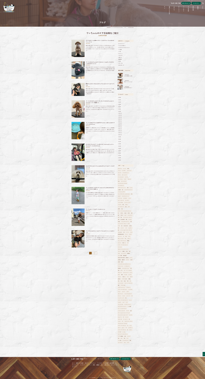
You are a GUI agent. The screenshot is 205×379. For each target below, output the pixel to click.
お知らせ (122, 215)
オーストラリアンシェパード (122, 306)
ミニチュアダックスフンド (128, 189)
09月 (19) (120, 119)
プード (127, 302)
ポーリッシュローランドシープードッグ (124, 312)
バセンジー (119, 276)
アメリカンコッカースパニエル (122, 183)
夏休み (122, 261)
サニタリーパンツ (120, 266)
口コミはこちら (196, 3)
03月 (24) (120, 130)
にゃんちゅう (125, 198)
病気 (123, 204)
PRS (125, 238)
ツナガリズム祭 (123, 285)
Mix (129, 319)
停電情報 (128, 253)
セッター (124, 295)
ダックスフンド (130, 215)
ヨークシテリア (123, 253)
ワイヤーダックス (120, 283)
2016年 (119, 143)
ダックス (119, 174)
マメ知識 (120, 49)
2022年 (119, 106)
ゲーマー (127, 232)
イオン (125, 342)
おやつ (119, 274)
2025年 (119, 99)
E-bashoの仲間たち (122, 45)
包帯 (131, 221)
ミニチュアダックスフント (125, 221)
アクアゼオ (119, 331)
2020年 (119, 111)
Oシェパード (120, 317)
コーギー (125, 179)
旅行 (118, 230)
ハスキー (127, 291)
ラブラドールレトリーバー (122, 187)
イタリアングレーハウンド (128, 321)
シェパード (123, 291)
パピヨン (126, 204)
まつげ (129, 223)
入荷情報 (119, 189)
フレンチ (124, 168)
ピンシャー (119, 295)
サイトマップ (74, 366)
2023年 (119, 104)
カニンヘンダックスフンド (122, 240)
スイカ (131, 232)
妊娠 (127, 187)
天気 (131, 268)
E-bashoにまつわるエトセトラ (124, 47)
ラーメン (126, 234)
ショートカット (120, 342)
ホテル (119, 253)
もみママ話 (120, 63)
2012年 (119, 153)
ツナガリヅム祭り (124, 278)
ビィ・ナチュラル (129, 270)
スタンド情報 (120, 255)
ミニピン (119, 321)
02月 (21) (120, 132)
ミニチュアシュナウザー (121, 191)
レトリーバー (128, 295)
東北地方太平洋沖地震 (121, 257)
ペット (127, 338)
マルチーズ (129, 179)
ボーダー (127, 310)
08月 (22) (120, 121)
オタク (124, 232)
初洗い (119, 181)
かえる (126, 236)
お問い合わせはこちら (186, 3)
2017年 (119, 141)
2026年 (119, 97)
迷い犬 (131, 276)
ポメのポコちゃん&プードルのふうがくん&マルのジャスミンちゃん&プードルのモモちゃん (100, 145)
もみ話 (119, 61)
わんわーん (120, 53)
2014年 (119, 148)
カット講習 (129, 306)
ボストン (130, 329)
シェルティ (119, 302)
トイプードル (120, 198)
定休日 (129, 213)
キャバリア (119, 172)
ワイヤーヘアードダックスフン (122, 289)
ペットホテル (130, 289)
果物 (118, 270)
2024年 (119, 102)
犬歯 (122, 208)
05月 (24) (120, 126)
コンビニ (130, 234)
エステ (125, 215)
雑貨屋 (128, 240)
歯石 (131, 310)
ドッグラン (130, 274)
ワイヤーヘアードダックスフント (123, 300)
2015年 (119, 146)
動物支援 (127, 257)
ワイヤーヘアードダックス (128, 283)
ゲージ (128, 276)
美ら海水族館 (122, 219)
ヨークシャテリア (123, 181)
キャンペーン (120, 236)
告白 (121, 217)
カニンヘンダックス (121, 200)
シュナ (123, 302)
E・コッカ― (127, 317)
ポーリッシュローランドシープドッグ (126, 230)
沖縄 (118, 219)
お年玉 (127, 251)
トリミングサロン (120, 202)
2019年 (119, 136)
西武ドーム (124, 242)
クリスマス (119, 204)
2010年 (119, 157)
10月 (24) (120, 117)
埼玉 (122, 189)
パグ (127, 242)
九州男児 (130, 225)
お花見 (131, 259)
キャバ (131, 325)
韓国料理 (123, 259)
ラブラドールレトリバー (121, 287)
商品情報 (120, 59)
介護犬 (128, 168)
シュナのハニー (130, 327)
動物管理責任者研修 (121, 234)
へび (124, 270)
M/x (127, 329)
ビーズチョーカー (127, 266)
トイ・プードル (120, 179)
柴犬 (118, 227)
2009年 (119, 160)
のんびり (119, 196)
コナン (129, 236)
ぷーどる (123, 331)
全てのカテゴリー (121, 43)
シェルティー (130, 227)
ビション (119, 291)
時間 (130, 340)
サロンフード (120, 272)
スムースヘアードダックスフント (123, 334)
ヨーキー (131, 272)
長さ (122, 225)
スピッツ (119, 327)
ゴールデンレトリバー (127, 304)
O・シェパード (125, 319)
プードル (119, 170)
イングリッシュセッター (121, 310)
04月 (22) (120, 128)
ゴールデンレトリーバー (125, 196)
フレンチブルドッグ (121, 206)
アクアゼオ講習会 (120, 336)
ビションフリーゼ (125, 272)
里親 (118, 285)
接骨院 (119, 208)
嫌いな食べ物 (126, 225)
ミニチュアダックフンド (125, 268)
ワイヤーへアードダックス (122, 325)
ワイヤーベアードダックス (122, 329)
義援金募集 (124, 255)
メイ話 (119, 51)
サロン (122, 338)
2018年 (119, 139)
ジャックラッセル (120, 304)
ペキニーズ (119, 251)
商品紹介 (119, 278)
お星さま (120, 57)
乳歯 (125, 206)
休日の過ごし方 (121, 65)
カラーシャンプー (124, 174)
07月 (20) (120, 123)
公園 (131, 213)
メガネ (129, 206)
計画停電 (119, 259)
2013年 (119, 150)
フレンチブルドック (121, 185)
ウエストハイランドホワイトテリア (123, 249)
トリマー (131, 257)
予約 (124, 338)
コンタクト (127, 259)
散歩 (118, 215)
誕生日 (125, 213)
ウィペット (119, 242)
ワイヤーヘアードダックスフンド (123, 244)
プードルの (125, 274)
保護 (122, 274)
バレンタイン (127, 200)
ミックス (131, 187)
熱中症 (119, 221)
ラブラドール (128, 287)
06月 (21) (120, 124)
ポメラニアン (120, 168)
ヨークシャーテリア (127, 202)
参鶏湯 (119, 261)
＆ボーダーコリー (120, 293)
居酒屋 (123, 251)
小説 (118, 217)
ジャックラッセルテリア (128, 293)
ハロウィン (129, 238)
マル (127, 325)
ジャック (130, 300)
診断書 (129, 278)
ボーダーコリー (129, 170)
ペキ (126, 327)
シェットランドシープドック (127, 217)
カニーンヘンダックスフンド (122, 308)
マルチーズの (120, 319)
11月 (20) (120, 115)
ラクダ (119, 225)
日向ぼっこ (124, 276)
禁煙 (126, 219)
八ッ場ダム (121, 213)
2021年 (119, 109)
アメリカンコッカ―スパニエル (122, 323)
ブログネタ (120, 55)
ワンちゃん (130, 219)
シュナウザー (124, 170)
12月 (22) (120, 113)
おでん (122, 270)
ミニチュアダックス (125, 340)
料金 (118, 338)
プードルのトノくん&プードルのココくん (95, 209)
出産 (129, 251)
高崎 (125, 336)
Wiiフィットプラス (120, 238)
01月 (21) (120, 134)
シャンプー (122, 227)
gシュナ (123, 327)
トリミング (128, 336)
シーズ (126, 227)
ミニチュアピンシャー (126, 172)
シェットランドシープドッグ (122, 223)
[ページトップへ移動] (133, 359)
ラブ (122, 321)
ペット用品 (119, 340)
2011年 (119, 155)
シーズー (129, 198)
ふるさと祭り (120, 232)
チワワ (128, 342)
